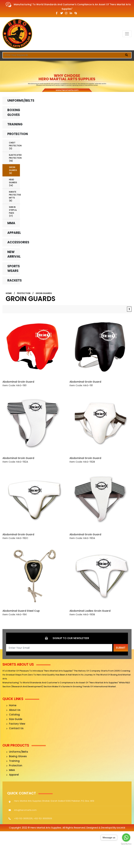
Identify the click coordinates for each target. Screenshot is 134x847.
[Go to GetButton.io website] (126, 844)
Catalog (14, 714)
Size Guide (15, 719)
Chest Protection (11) (14, 145)
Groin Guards (44, 293)
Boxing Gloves (13, 112)
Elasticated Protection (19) (14, 158)
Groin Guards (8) (13, 170)
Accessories (13, 242)
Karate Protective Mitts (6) (14, 196)
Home (9, 293)
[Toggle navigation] (127, 33)
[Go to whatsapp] (126, 837)
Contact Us (16, 728)
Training (13, 124)
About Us (14, 710)
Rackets (13, 280)
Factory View (17, 723)
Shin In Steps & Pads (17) (13, 211)
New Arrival (13, 254)
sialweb (120, 827)
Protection (13, 134)
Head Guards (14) (13, 182)
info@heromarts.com (25, 810)
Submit (121, 648)
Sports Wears (13, 268)
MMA (11, 223)
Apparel (13, 233)
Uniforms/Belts (13, 100)
